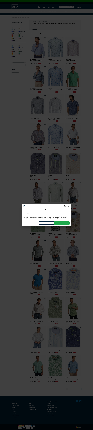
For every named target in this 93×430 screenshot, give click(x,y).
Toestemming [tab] (30, 209)
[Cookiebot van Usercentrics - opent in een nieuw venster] (65, 206)
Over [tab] (63, 209)
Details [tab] (46, 209)
